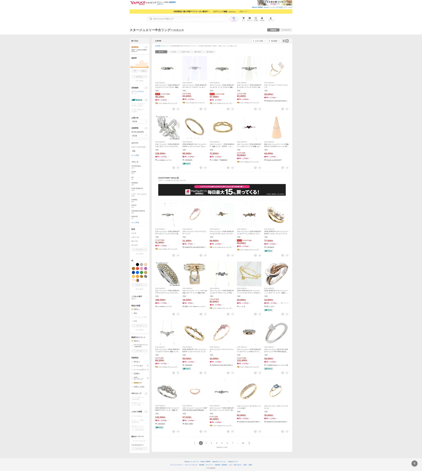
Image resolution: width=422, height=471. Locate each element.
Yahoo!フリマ (233, 461)
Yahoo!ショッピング (191, 461)
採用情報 (224, 465)
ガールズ (210, 52)
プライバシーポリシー (176, 465)
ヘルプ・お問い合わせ (234, 465)
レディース (185, 52)
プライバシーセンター (191, 465)
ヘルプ (290, 7)
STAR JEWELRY (160, 83)
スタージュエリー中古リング (150, 30)
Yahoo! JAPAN (257, 7)
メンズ (173, 52)
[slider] (131, 67)
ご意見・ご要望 (247, 465)
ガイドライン (210, 465)
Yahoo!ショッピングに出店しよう (275, 7)
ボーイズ (198, 52)
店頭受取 (134, 128)
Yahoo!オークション (219, 461)
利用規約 (201, 465)
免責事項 (217, 465)
